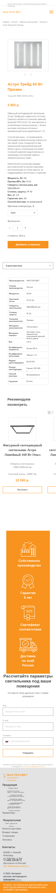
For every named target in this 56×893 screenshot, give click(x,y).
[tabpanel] (28, 333)
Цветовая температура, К (21, 206)
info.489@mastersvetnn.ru (16, 866)
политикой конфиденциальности (34, 766)
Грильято (43, 22)
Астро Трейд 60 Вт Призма (13, 25)
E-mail (5, 720)
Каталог (14, 22)
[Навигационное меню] (51, 12)
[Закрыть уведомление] (54, 883)
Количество (14, 221)
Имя (5, 705)
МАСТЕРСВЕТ (17, 774)
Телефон (7, 735)
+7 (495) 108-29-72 (12, 860)
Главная (6, 22)
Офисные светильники (28, 22)
